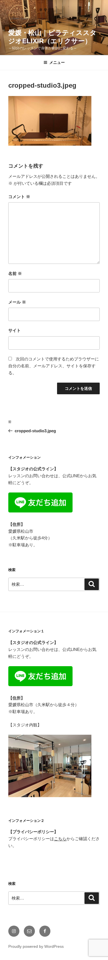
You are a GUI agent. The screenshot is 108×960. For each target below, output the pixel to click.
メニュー (57, 62)
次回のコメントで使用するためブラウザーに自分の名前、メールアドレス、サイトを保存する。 (53, 366)
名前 (15, 273)
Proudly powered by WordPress (36, 946)
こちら (60, 838)
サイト (14, 330)
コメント (19, 196)
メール (17, 302)
